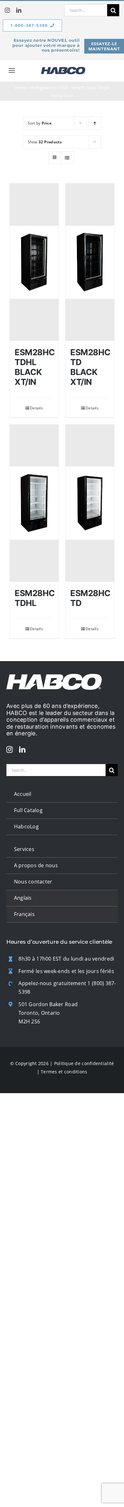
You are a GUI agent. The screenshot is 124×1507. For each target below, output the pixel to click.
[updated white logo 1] (54, 677)
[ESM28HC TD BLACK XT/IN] (89, 262)
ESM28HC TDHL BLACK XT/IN (35, 367)
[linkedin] (18, 10)
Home (21, 87)
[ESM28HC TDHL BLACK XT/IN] (34, 262)
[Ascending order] (95, 123)
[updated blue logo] (63, 70)
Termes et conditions (64, 1072)
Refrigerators (44, 87)
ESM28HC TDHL (35, 598)
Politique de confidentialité (84, 1063)
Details (36, 408)
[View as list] (67, 157)
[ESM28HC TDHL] (34, 503)
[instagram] (7, 10)
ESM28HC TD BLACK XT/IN (90, 367)
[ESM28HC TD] (89, 503)
